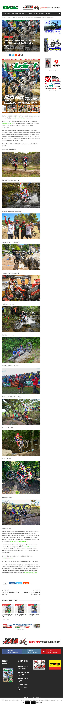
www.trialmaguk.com (7, 123)
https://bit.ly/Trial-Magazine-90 (24, 118)
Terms (32, 697)
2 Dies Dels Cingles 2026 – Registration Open (22, 687)
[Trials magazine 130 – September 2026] (8, 608)
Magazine (15, 14)
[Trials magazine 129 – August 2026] (21, 608)
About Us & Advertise (45, 14)
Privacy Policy (25, 697)
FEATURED (6, 37)
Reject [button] (33, 702)
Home (4, 14)
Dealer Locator (33, 14)
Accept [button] (27, 702)
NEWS (8, 14)
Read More (39, 702)
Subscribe (21, 14)
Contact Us (38, 697)
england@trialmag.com (29, 546)
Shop (26, 14)
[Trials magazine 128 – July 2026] (34, 608)
